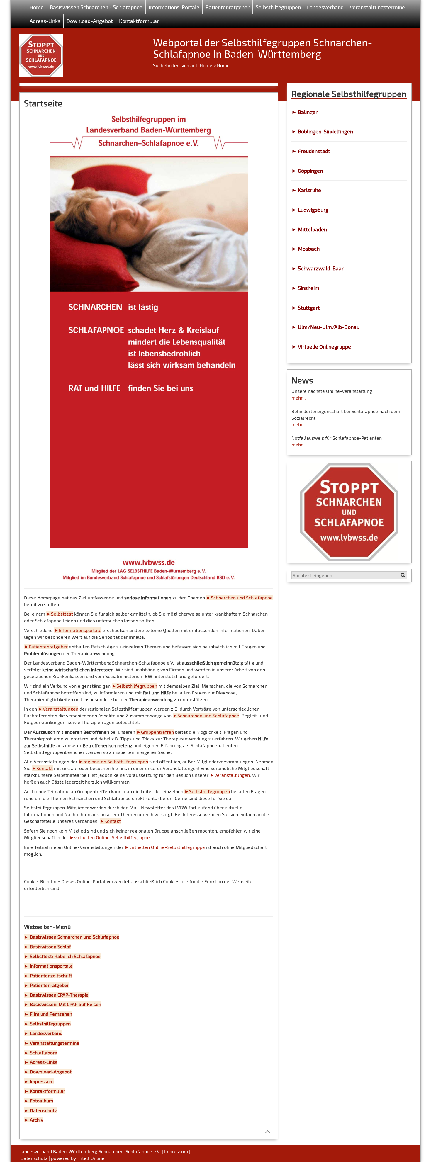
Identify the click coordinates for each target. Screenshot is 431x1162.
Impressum (176, 1151)
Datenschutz (34, 1158)
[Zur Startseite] (41, 53)
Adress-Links (45, 21)
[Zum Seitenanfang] (267, 1131)
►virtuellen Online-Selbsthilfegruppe (109, 837)
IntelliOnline (91, 1158)
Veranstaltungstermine (377, 7)
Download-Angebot (90, 21)
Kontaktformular (139, 21)
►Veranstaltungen (230, 775)
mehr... (298, 397)
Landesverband (325, 7)
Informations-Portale (174, 7)
